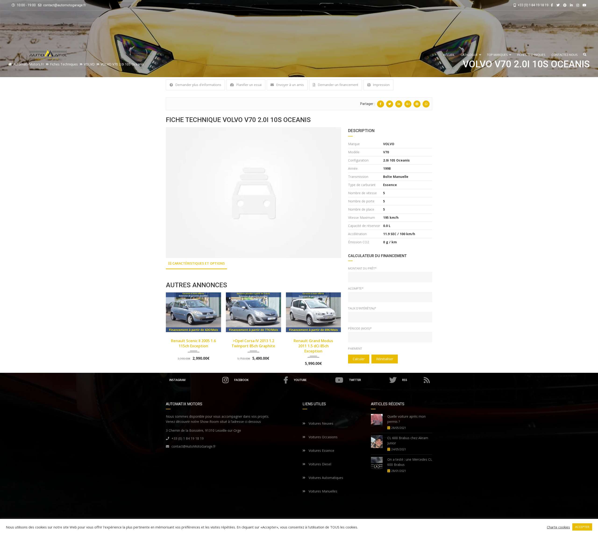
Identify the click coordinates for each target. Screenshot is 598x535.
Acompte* (355, 288)
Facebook (241, 380)
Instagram (177, 380)
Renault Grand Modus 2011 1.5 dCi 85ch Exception (253, 346)
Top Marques (497, 54)
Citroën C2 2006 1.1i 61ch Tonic (313, 343)
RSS (404, 380)
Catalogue (469, 54)
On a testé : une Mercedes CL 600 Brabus (409, 462)
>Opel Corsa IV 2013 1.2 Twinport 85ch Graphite (193, 343)
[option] (253, 192)
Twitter (355, 380)
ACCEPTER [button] (582, 527)
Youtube (300, 380)
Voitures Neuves (320, 423)
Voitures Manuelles (322, 491)
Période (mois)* (360, 328)
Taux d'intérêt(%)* (362, 308)
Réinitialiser (384, 359)
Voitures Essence (321, 450)
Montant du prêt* (362, 268)
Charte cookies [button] (558, 527)
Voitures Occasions (323, 437)
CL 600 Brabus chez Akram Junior (407, 440)
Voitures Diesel (319, 464)
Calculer (359, 359)
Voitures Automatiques (325, 477)
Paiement (355, 348)
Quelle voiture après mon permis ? (406, 419)
